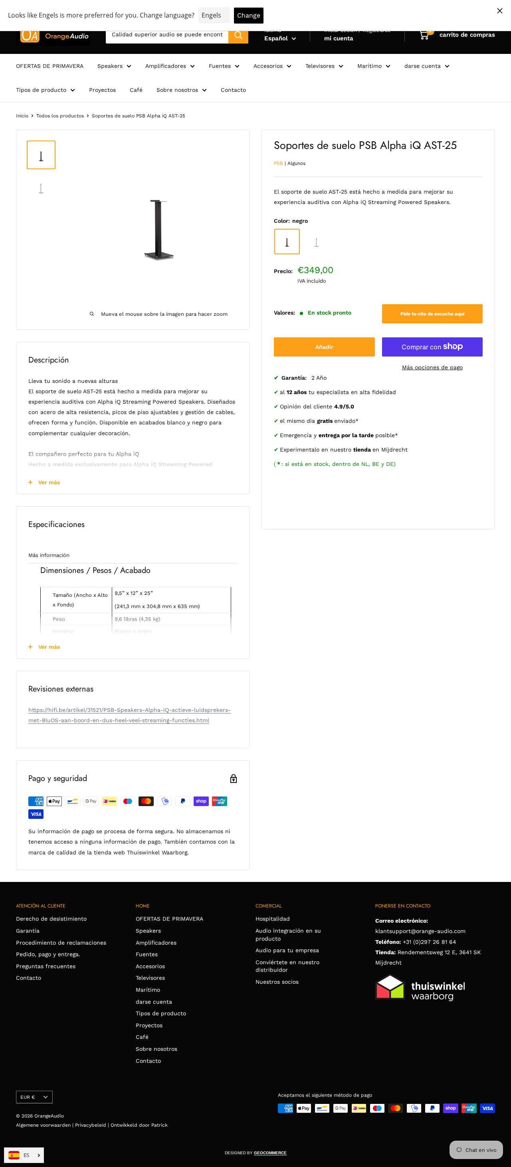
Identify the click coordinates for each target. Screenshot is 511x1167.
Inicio (22, 116)
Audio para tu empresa (287, 950)
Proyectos (102, 90)
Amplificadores (165, 66)
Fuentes (220, 66)
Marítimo (369, 66)
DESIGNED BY (256, 1153)
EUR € (27, 1097)
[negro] (287, 241)
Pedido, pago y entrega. (48, 954)
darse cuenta (422, 66)
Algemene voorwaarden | (45, 1125)
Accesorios (268, 66)
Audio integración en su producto (288, 934)
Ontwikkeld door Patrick (139, 1125)
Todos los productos (60, 116)
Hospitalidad (273, 918)
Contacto (233, 90)
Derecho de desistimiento (51, 918)
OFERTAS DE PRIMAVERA (49, 66)
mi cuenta (338, 38)
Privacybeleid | (93, 1125)
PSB (278, 163)
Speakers (110, 66)
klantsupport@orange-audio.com (420, 931)
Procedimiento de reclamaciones (61, 942)
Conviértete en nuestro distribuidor (287, 966)
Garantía (28, 930)
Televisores (320, 66)
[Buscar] (238, 35)
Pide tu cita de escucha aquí (432, 313)
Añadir (324, 346)
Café (136, 90)
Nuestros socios (277, 982)
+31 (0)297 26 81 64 (429, 942)
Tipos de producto (41, 90)
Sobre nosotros (177, 90)
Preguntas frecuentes (45, 966)
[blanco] (316, 241)
